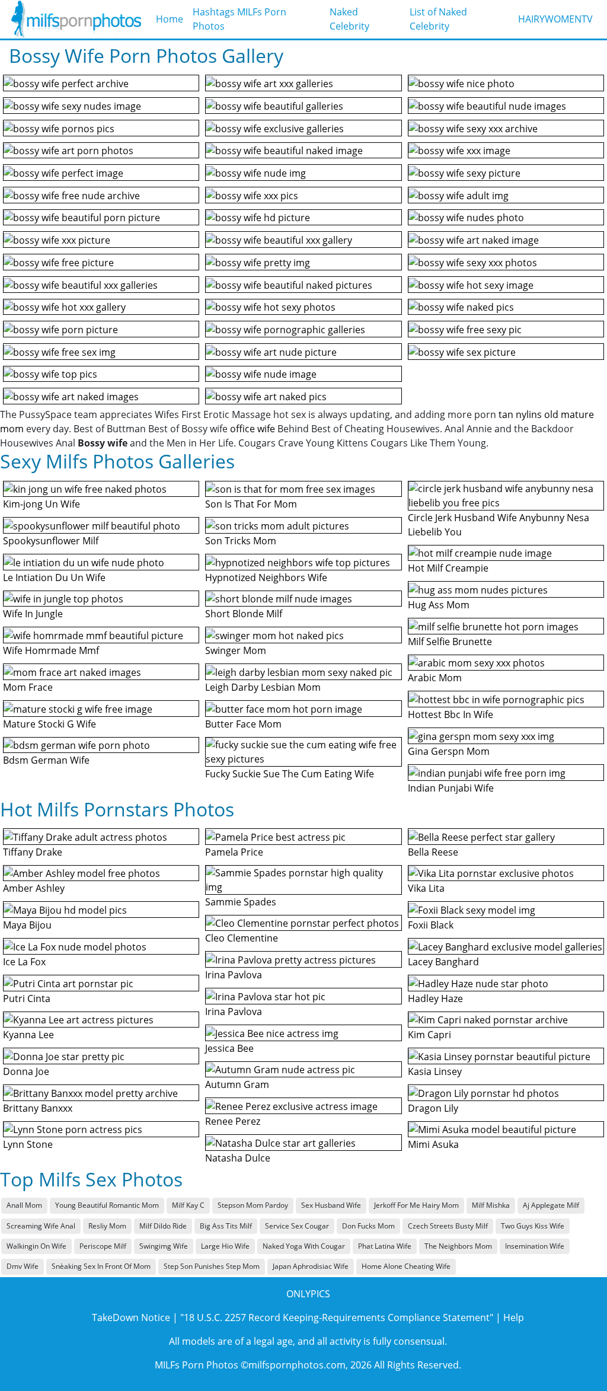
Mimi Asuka (433, 1144)
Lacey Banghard (443, 961)
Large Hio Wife (225, 1246)
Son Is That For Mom (251, 504)
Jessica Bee (229, 1048)
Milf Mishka (491, 1205)
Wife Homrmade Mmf (51, 650)
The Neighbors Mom (458, 1246)
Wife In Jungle (33, 613)
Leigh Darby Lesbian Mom (263, 687)
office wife (252, 428)
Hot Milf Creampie (448, 568)
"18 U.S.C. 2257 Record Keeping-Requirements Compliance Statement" (336, 1317)
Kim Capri (429, 1034)
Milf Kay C (188, 1205)
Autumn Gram (237, 1084)
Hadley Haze (435, 998)
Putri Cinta (26, 998)
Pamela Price (234, 852)
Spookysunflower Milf (50, 540)
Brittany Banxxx (37, 1108)
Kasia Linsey (435, 1071)
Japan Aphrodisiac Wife (311, 1266)
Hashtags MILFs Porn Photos (239, 19)
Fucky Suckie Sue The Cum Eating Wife (289, 773)
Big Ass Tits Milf (226, 1226)
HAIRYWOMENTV (555, 18)
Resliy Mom (107, 1226)
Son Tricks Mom (240, 540)
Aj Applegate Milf (551, 1205)
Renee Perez (232, 1121)
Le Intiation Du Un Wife (54, 577)
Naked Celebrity (349, 19)
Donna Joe (26, 1071)
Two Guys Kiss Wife (532, 1226)
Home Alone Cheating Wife (406, 1266)
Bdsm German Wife (46, 760)
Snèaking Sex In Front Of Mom (101, 1266)
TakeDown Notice (131, 1317)
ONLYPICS (308, 1293)
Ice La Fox (24, 961)
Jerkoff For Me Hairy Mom (416, 1205)
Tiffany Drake (32, 852)
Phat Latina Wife (384, 1246)
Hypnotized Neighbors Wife (266, 577)
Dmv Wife (23, 1266)
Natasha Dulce (237, 1158)
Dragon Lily (433, 1108)
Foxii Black (430, 924)
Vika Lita (426, 888)
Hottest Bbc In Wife (450, 714)
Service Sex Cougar (297, 1226)
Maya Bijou (27, 924)
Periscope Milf (102, 1246)
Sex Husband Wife (331, 1205)
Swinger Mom (235, 650)
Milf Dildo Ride (163, 1226)
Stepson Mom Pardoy (253, 1205)
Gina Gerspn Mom (449, 751)
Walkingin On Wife (36, 1246)
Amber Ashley (34, 888)
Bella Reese (433, 852)
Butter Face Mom (243, 723)
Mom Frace (28, 687)
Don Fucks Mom (368, 1226)
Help (513, 1317)
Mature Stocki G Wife (49, 723)
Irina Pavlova (233, 974)
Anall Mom (24, 1205)
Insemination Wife (534, 1246)
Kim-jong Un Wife (41, 504)
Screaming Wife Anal (41, 1226)
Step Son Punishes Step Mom (212, 1266)
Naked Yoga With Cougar (304, 1246)
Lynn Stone (28, 1144)
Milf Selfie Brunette (450, 641)
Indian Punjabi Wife (451, 788)
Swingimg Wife (163, 1246)
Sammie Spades (240, 901)
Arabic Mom (435, 677)
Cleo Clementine (241, 938)
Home (169, 18)
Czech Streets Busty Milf (448, 1226)
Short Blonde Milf (243, 613)
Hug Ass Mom (438, 604)
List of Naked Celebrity (438, 19)
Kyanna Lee (28, 1034)
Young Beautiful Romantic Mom (107, 1205)
